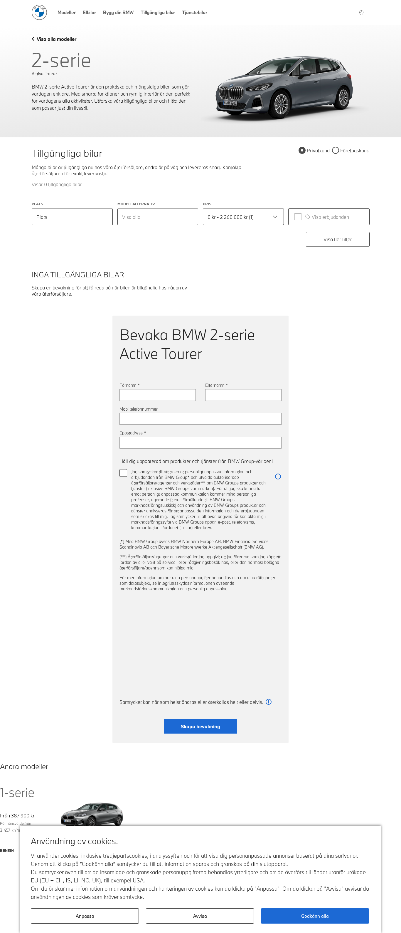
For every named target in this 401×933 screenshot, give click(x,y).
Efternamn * (216, 385)
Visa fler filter (338, 239)
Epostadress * (132, 433)
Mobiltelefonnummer (138, 409)
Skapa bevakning (200, 726)
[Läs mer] (278, 477)
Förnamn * (129, 385)
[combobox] (157, 217)
